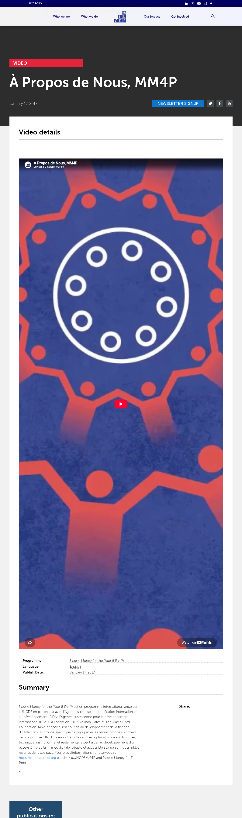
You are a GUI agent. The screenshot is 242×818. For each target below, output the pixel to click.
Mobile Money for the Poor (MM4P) (97, 661)
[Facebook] (211, 3)
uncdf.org (34, 3)
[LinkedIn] (186, 3)
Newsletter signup (178, 103)
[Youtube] (199, 3)
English (75, 666)
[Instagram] (205, 3)
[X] (193, 3)
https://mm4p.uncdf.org (37, 758)
